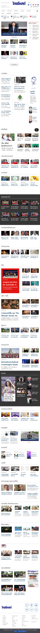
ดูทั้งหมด (36, 130)
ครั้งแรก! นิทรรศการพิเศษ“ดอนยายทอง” (5, 514)
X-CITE (23, 618)
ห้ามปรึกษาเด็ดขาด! (25, 17)
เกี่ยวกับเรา (33, 617)
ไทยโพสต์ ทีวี (16, 13)
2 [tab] (28, 442)
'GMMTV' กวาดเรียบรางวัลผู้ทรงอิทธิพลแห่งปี (35, 387)
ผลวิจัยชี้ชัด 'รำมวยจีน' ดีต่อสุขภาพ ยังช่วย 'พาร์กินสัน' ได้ (19, 494)
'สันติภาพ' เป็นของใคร (16, 17)
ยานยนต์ (4, 447)
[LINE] (31, 609)
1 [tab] (27, 442)
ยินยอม (16, 631)
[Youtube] (33, 4)
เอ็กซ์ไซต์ (4, 129)
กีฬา (2, 265)
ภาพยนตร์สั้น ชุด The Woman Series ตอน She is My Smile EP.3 (10, 317)
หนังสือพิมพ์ (9, 13)
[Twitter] (31, 4)
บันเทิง (3, 13)
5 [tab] (16, 37)
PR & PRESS (34, 615)
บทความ (4, 620)
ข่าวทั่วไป (4, 172)
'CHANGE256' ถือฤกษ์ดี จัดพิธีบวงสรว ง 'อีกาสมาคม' (21, 396)
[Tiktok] (38, 4)
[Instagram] (35, 4)
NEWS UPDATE (32, 23)
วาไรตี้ (3, 463)
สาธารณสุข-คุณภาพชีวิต (9, 481)
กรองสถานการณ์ (7, 156)
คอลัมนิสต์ (16, 11)
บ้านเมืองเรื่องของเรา (8, 227)
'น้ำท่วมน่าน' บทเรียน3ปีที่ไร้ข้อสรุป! (35, 534)
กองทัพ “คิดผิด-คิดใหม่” (6, 17)
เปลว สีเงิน (9, 11)
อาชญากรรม (5, 246)
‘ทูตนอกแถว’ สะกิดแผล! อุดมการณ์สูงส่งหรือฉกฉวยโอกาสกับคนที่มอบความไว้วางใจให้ (35, 29)
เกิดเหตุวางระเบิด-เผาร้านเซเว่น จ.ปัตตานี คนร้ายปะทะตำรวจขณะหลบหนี (35, 35)
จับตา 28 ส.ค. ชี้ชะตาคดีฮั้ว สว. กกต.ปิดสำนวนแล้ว (19, 106)
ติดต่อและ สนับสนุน (35, 618)
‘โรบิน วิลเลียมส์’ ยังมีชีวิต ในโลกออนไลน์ (35, 380)
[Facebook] (28, 4)
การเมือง (3, 11)
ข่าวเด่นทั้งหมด (14, 64)
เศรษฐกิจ (22, 11)
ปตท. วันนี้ (4, 296)
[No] (38, 630)
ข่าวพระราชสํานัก (6, 409)
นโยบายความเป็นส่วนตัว (22, 631)
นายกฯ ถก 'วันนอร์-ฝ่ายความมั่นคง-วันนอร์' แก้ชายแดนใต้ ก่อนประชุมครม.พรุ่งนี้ (20, 89)
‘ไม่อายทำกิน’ (34, 17)
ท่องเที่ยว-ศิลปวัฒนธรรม (9, 503)
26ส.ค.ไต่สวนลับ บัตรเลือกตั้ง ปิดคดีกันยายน (14, 167)
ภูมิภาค (3, 325)
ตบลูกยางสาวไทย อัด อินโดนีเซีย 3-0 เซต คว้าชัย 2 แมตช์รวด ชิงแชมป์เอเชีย (35, 38)
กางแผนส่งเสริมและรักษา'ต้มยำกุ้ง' (18, 513)
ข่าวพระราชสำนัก (5, 623)
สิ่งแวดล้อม (5, 524)
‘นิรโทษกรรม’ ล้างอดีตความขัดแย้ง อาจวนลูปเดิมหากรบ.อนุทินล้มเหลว (35, 26)
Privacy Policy (34, 621)
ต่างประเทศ (29, 11)
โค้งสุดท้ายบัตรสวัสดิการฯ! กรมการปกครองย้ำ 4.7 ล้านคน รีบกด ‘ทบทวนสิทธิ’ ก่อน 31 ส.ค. (35, 32)
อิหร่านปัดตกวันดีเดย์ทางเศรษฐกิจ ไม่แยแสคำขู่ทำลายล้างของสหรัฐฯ (10, 366)
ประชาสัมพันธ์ (5, 568)
